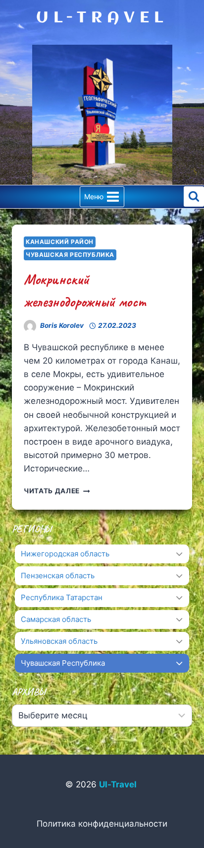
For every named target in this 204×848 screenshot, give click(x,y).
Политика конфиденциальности (102, 824)
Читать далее (57, 491)
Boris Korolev (62, 325)
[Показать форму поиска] (194, 196)
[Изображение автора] (30, 326)
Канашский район (60, 241)
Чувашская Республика (70, 254)
